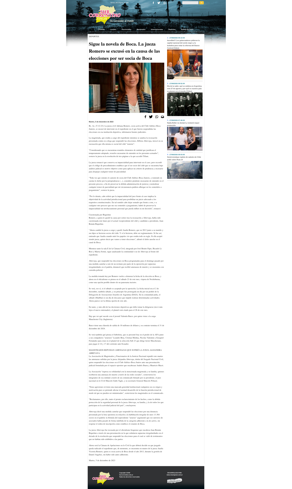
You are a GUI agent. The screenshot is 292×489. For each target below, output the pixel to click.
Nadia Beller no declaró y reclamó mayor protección (183, 124)
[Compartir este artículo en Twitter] (151, 116)
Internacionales (157, 29)
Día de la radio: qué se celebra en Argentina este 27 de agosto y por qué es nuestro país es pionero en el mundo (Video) (184, 88)
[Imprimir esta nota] (162, 116)
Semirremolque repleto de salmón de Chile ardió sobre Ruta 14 (184, 158)
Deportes (172, 29)
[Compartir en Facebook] (145, 116)
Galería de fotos (187, 29)
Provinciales (126, 29)
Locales (113, 29)
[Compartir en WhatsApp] (156, 116)
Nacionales (141, 29)
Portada (103, 29)
